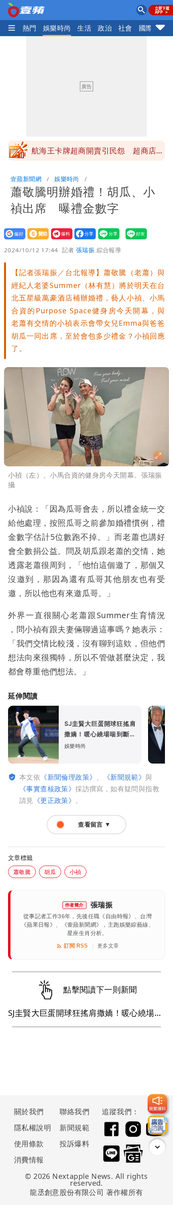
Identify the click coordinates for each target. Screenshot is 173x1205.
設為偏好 (12, 239)
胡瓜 (50, 872)
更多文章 (108, 946)
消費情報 (29, 1159)
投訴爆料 (74, 1143)
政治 (105, 28)
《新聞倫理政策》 (68, 777)
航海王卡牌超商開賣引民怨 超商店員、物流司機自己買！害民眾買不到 (93, 153)
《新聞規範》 (124, 777)
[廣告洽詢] (157, 1125)
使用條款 (29, 1143)
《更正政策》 (54, 800)
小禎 (75, 872)
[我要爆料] (157, 1103)
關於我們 (29, 1111)
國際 (146, 28)
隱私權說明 (29, 1127)
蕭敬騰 (22, 872)
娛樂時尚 (57, 28)
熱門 (30, 28)
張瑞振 (85, 250)
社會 (125, 28)
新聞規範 (74, 1127)
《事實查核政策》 (47, 788)
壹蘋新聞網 (25, 179)
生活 (84, 28)
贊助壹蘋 (35, 239)
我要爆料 (59, 239)
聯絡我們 (74, 1111)
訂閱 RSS (76, 946)
